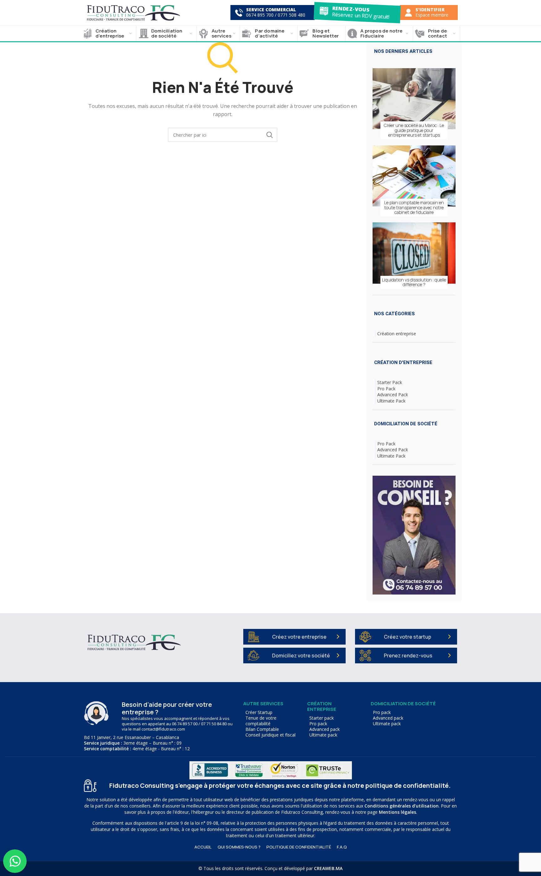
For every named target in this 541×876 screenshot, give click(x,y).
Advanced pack (324, 729)
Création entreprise (396, 334)
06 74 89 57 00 (185, 724)
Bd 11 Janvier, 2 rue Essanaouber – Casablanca (131, 737)
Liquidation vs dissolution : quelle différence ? (414, 282)
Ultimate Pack (391, 401)
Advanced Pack (392, 394)
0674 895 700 (260, 15)
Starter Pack (389, 382)
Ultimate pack (323, 735)
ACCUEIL (203, 847)
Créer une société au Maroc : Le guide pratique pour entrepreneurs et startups (414, 130)
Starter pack (321, 718)
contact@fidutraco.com (163, 729)
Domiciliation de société (403, 703)
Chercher (269, 135)
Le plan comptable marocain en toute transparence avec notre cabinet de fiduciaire (414, 207)
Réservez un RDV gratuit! (360, 15)
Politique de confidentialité (298, 847)
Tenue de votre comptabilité (260, 721)
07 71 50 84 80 (214, 724)
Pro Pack (386, 389)
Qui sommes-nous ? (239, 847)
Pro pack (318, 724)
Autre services (263, 703)
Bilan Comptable (262, 729)
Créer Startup (258, 712)
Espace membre (431, 15)
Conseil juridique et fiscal (270, 735)
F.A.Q (342, 847)
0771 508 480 (291, 15)
